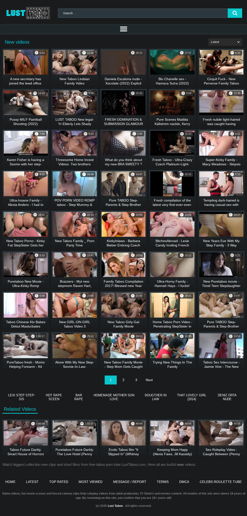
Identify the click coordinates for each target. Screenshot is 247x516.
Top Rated (58, 482)
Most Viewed (91, 482)
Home (10, 482)
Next (149, 380)
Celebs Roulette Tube (221, 482)
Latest (32, 482)
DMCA (184, 482)
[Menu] (123, 29)
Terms (163, 482)
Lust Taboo (115, 506)
